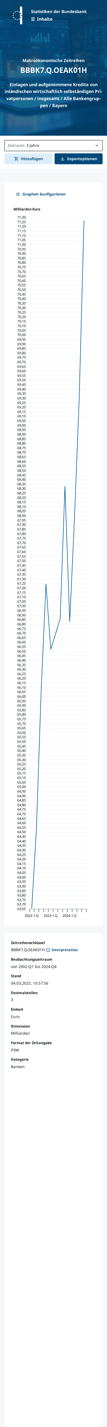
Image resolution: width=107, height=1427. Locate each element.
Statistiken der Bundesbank (59, 11)
